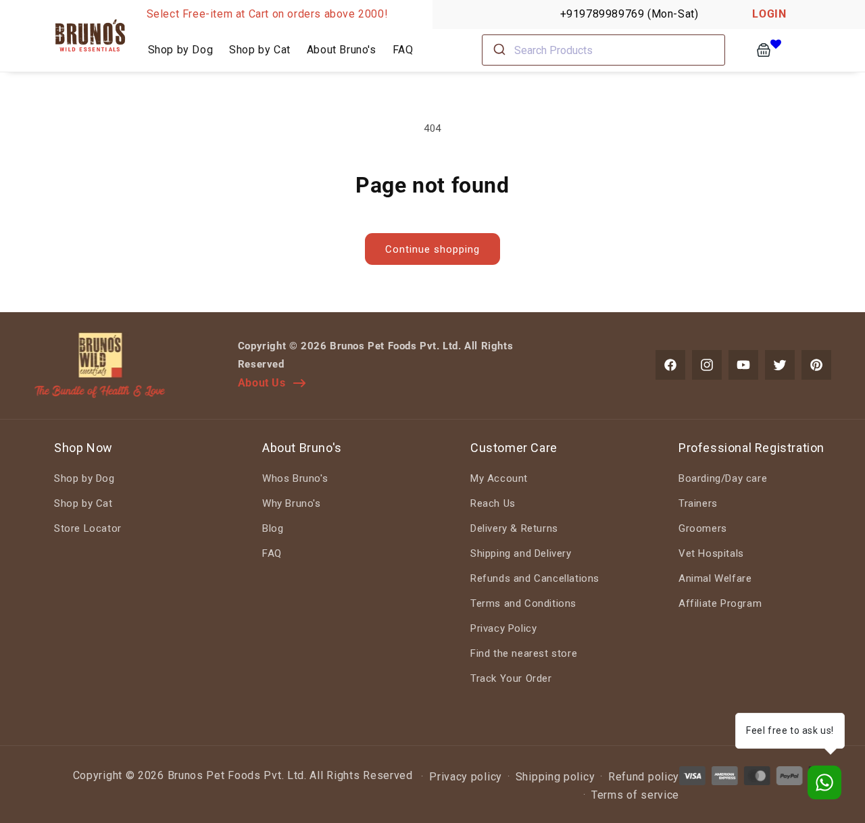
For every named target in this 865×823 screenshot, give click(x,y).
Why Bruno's (291, 503)
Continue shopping (432, 249)
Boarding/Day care (722, 478)
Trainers (698, 503)
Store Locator (88, 528)
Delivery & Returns (514, 528)
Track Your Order (511, 678)
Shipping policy (555, 776)
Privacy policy (465, 776)
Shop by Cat (83, 503)
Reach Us (493, 503)
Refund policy (643, 776)
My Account (499, 478)
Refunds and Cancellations (534, 578)
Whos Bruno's (295, 478)
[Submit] (498, 50)
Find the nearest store (523, 653)
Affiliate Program (720, 603)
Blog (272, 528)
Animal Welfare (714, 578)
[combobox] (603, 50)
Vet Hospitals (711, 553)
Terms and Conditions (523, 603)
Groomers (702, 528)
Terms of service (635, 795)
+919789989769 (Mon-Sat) (629, 13)
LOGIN (769, 13)
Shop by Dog (84, 478)
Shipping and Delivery (521, 553)
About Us (262, 382)
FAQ (272, 553)
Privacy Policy (503, 628)
